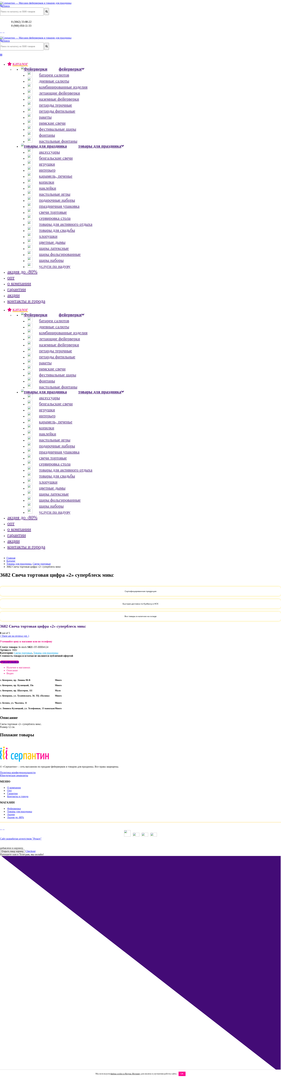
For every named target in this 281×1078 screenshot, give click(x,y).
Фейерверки (14, 808)
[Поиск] (46, 11)
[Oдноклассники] (1, 31)
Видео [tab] (10, 673)
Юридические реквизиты (14, 775)
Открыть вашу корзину (12, 851)
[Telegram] (4, 31)
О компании (14, 787)
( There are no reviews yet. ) (14, 636)
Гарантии (12, 793)
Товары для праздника (45, 652)
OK (182, 1074)
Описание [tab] (12, 670)
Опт (9, 790)
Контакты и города (17, 796)
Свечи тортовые (23, 652)
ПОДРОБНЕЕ (11, 662)
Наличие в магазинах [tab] (18, 667)
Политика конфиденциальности (18, 772)
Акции (11, 814)
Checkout (30, 851)
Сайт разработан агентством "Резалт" (21, 838)
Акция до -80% (15, 817)
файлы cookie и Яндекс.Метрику (125, 1073)
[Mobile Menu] (1, 55)
